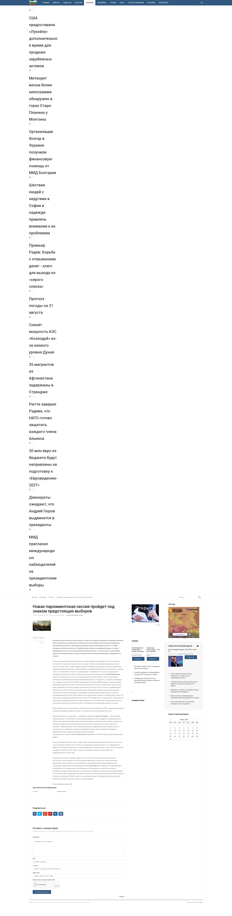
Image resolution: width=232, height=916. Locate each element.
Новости (56, 3)
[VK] (60, 814)
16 (170, 733)
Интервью (151, 3)
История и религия (136, 655)
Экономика (101, 3)
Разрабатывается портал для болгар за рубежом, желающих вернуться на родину (184, 684)
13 (188, 731)
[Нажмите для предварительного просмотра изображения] (78, 626)
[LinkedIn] (55, 814)
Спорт (122, 3)
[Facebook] (35, 814)
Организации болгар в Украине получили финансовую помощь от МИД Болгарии (42, 152)
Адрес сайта (36, 872)
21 (192, 733)
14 (192, 731)
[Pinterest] (50, 814)
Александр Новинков (188, 654)
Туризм (113, 3)
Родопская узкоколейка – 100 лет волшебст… (153, 649)
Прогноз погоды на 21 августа (41, 306)
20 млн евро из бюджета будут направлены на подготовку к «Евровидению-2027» (181, 676)
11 (179, 731)
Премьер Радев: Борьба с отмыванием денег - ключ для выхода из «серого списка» (42, 266)
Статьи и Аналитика (136, 3)
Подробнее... (138, 659)
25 (179, 736)
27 (188, 736)
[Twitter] (39, 814)
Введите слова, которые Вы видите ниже (44, 879)
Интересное (163, 3)
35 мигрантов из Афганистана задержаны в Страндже (41, 378)
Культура (78, 3)
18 (179, 733)
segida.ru (201, 902)
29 (197, 736)
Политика (90, 3)
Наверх (121, 896)
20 (188, 733)
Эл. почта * (36, 865)
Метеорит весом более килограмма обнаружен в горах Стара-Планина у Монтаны (40, 99)
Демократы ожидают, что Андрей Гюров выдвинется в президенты (42, 511)
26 (184, 736)
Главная (46, 3)
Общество (67, 3)
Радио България (61, 791)
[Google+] (45, 814)
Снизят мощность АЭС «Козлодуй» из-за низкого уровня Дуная (43, 338)
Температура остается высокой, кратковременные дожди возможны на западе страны (147, 680)
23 (170, 736)
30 (170, 739)
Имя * (34, 858)
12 (184, 731)
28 (192, 736)
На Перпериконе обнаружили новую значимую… (138, 649)
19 (184, 733)
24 (175, 736)
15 (197, 731)
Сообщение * (36, 837)
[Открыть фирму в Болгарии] (145, 622)
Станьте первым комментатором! (74, 615)
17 (175, 733)
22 (197, 733)
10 (175, 731)
